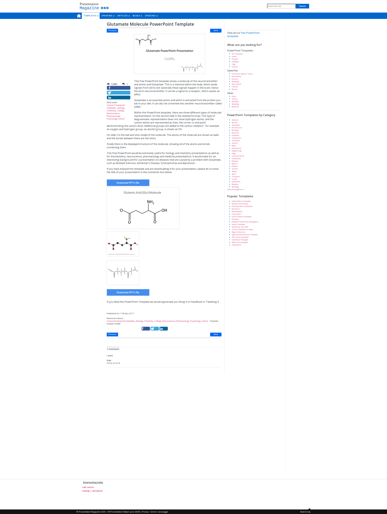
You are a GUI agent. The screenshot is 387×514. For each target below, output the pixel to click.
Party (234, 96)
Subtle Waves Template (241, 201)
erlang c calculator (92, 490)
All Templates (237, 54)
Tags (233, 64)
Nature (234, 163)
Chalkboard (236, 245)
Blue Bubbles (237, 211)
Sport (234, 174)
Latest (234, 56)
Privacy (145, 511)
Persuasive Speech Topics (242, 74)
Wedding (235, 81)
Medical (235, 161)
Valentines (236, 181)
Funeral (235, 86)
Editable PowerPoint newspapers (245, 222)
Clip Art (235, 143)
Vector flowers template (241, 216)
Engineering (236, 151)
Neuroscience (113, 113)
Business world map (240, 204)
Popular (235, 59)
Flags (234, 153)
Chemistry (111, 110)
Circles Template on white (242, 229)
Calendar (235, 135)
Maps (234, 145)
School (121, 118)
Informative (236, 76)
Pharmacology (113, 116)
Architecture (237, 127)
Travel (234, 179)
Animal (234, 122)
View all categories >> (236, 189)
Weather (235, 184)
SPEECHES (151, 15)
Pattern (235, 166)
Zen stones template (240, 237)
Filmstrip (235, 219)
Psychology (112, 118)
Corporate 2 (236, 214)
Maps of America (238, 232)
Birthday (235, 101)
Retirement (236, 84)
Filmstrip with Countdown (242, 206)
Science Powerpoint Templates (116, 106)
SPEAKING (107, 15)
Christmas (236, 140)
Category (235, 61)
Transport (236, 176)
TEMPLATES (91, 15)
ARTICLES (123, 15)
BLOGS (137, 15)
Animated (236, 125)
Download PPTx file (128, 182)
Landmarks (236, 158)
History (234, 99)
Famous (235, 79)
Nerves (234, 89)
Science (235, 169)
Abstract (235, 120)
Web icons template (240, 242)
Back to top (305, 511)
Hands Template (238, 224)
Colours (235, 66)
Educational (236, 148)
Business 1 (236, 209)
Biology (121, 107)
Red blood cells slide (240, 227)
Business (235, 106)
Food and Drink (238, 156)
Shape (234, 171)
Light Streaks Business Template (245, 234)
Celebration (236, 138)
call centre (88, 487)
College (120, 110)
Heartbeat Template (240, 240)
